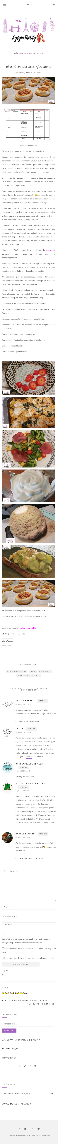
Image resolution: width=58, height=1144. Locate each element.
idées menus (45, 671)
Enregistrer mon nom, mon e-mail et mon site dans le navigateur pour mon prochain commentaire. (26, 941)
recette (49, 250)
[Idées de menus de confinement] (28, 90)
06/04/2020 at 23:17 (23, 837)
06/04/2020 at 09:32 (23, 704)
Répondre (42, 701)
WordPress (46, 1136)
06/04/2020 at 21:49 (23, 791)
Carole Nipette (25, 834)
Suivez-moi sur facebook (16, 1104)
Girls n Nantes (25, 701)
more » (28, 993)
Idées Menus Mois (23, 53)
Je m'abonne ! (9, 1030)
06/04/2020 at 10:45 (23, 771)
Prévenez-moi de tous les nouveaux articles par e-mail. (29, 958)
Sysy (39, 72)
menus (33, 671)
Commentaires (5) (28, 664)
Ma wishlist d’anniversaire (40, 1004)
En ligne (10, 1048)
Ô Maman (39, 53)
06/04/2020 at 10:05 (23, 732)
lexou (19, 729)
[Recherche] (54, 5)
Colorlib (27, 1136)
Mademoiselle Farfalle (30, 784)
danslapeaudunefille (29, 764)
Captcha (5, 970)
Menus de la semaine (16, 671)
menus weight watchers (29, 676)
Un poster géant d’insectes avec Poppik (25, 1001)
